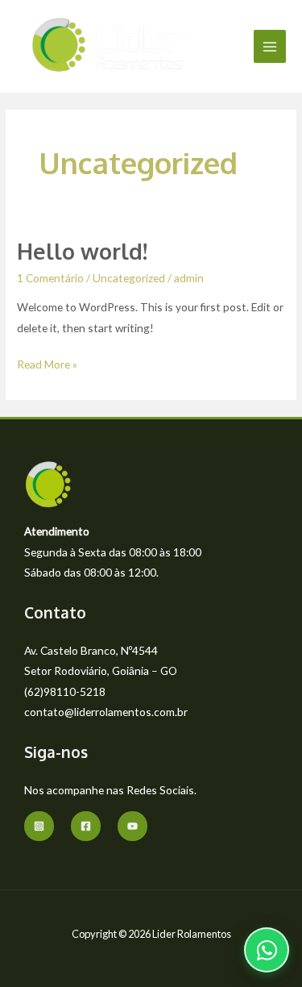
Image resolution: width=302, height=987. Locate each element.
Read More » (47, 362)
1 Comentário (50, 278)
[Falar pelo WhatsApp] (266, 949)
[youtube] (132, 826)
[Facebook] (86, 826)
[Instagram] (39, 826)
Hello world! (82, 250)
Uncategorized (129, 278)
